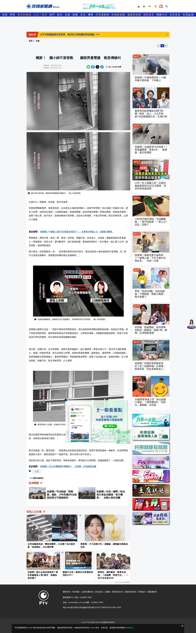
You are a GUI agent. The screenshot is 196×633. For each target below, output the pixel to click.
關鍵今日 (162, 14)
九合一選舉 (40, 14)
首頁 (5, 14)
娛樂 (75, 14)
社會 (67, 14)
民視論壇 (188, 14)
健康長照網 (134, 14)
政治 (60, 14)
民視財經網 (118, 14)
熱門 (52, 14)
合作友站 (175, 14)
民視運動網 (102, 14)
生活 (83, 14)
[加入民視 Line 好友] (98, 422)
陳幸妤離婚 (24, 14)
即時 (12, 14)
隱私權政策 (129, 627)
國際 (90, 14)
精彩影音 (148, 14)
